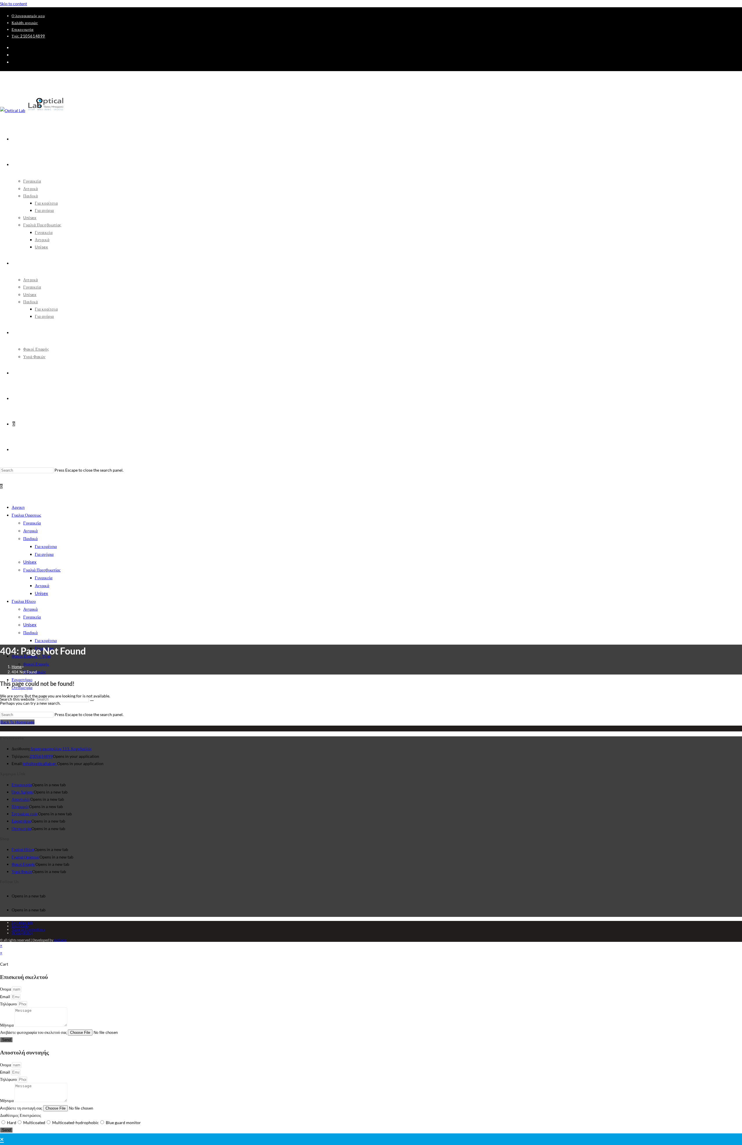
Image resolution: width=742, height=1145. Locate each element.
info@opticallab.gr (40, 763)
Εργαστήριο (21, 820)
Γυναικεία (32, 522)
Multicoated (34, 1122)
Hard (11, 1122)
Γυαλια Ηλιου (24, 601)
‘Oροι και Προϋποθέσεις (28, 929)
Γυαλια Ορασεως (26, 514)
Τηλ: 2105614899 (28, 36)
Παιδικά (30, 538)
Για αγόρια (44, 554)
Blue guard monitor (123, 1122)
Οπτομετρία (21, 828)
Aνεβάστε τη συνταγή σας (21, 1108)
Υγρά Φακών (22, 871)
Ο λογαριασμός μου (28, 15)
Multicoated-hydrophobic (75, 1122)
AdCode (60, 940)
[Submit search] (92, 700)
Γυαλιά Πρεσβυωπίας (42, 569)
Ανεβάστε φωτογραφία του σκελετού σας (34, 1032)
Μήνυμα (7, 1025)
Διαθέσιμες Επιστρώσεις (20, 1115)
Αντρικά (30, 530)
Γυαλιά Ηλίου (23, 849)
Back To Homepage (17, 722)
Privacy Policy (22, 933)
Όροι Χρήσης (23, 791)
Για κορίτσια (46, 546)
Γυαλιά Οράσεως (25, 856)
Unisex (30, 562)
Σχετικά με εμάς (25, 813)
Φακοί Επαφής (36, 663)
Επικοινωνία (23, 29)
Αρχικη (18, 507)
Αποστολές (21, 799)
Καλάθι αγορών (25, 22)
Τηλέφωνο (9, 1003)
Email (5, 996)
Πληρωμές (20, 806)
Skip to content (13, 3)
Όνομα (6, 989)
